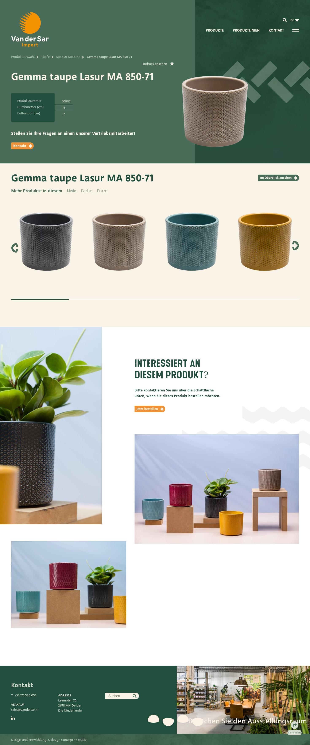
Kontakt (276, 30)
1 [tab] (40, 299)
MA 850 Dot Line (68, 56)
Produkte (215, 30)
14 (63, 107)
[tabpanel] (45, 246)
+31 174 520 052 (25, 695)
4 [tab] (212, 299)
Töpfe (45, 56)
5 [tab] (270, 299)
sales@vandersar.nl (24, 709)
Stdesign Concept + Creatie (67, 739)
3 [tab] (155, 299)
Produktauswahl (23, 56)
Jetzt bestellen (147, 409)
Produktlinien (246, 30)
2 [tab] (97, 299)
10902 (66, 101)
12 (63, 114)
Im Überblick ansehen (276, 177)
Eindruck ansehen (154, 64)
